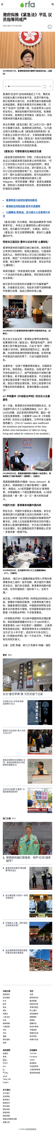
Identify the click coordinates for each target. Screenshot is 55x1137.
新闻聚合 (33, 1063)
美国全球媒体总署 (10, 1119)
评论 (4, 1033)
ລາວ (4, 1066)
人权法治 (6, 1017)
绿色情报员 (34, 1014)
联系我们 (6, 1100)
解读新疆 (33, 1001)
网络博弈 (33, 1017)
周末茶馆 (33, 1036)
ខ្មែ (3, 1070)
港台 (4, 1010)
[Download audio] (50, 86)
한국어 (5, 1063)
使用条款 (6, 1112)
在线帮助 (6, 1096)
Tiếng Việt (7, 1079)
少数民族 (6, 1027)
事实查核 (6, 1039)
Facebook (33, 1057)
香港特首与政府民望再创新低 (21, 200)
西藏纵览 (33, 1023)
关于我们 (6, 1093)
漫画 (4, 1036)
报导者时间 (34, 998)
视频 (4, 1043)
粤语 (4, 1057)
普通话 (5, 1053)
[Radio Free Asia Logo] (27, 4)
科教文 (5, 1014)
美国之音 (6, 1122)
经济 (4, 1004)
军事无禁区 (34, 1007)
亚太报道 (6, 998)
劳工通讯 (33, 1010)
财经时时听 (34, 1004)
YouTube (33, 1053)
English (6, 1082)
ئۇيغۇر (5, 1076)
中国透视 (33, 1030)
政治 (4, 1007)
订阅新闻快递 (35, 1070)
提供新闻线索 (35, 1073)
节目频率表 (34, 1066)
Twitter (32, 1060)
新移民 (32, 1020)
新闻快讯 (6, 994)
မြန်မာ (5, 1060)
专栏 (4, 1030)
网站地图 (6, 1116)
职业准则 (6, 1106)
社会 (4, 1020)
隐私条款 (6, 1109)
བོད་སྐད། (5, 1073)
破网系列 (6, 1103)
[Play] (6, 86)
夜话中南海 (34, 1027)
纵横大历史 (34, 1039)
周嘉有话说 (34, 1033)
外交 (4, 1001)
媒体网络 (6, 1023)
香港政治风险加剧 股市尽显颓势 (23, 206)
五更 (31, 994)
